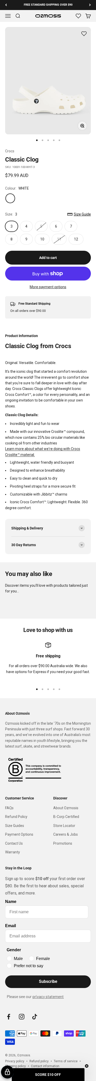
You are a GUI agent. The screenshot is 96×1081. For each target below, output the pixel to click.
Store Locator (64, 826)
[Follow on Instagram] (21, 1016)
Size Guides (14, 826)
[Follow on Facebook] (8, 1016)
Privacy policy (14, 1061)
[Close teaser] (87, 1066)
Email (10, 926)
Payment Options (19, 834)
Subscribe (48, 981)
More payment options (48, 287)
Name (10, 901)
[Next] (90, 5)
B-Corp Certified (66, 817)
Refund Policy (16, 817)
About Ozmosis (65, 808)
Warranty (12, 852)
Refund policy (39, 1061)
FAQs (9, 808)
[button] (48, 1074)
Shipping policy (15, 1066)
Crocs (9, 151)
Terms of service (66, 1061)
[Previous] (6, 5)
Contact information (45, 1066)
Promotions (62, 843)
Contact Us (14, 843)
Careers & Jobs (65, 834)
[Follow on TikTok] (34, 1016)
